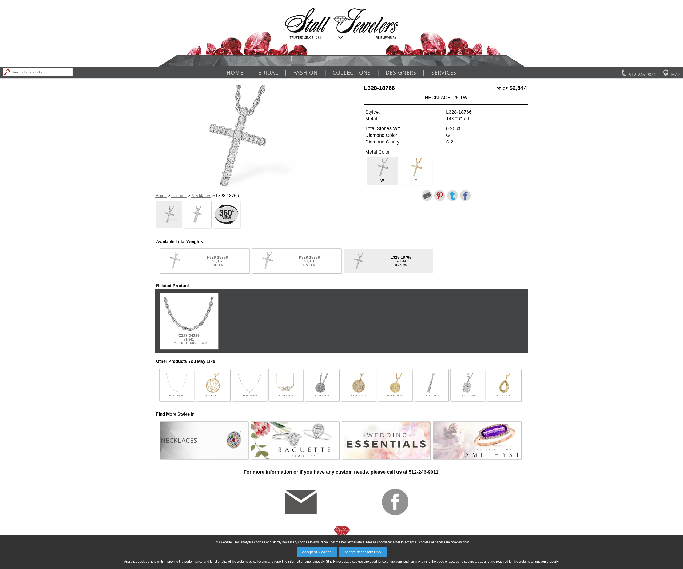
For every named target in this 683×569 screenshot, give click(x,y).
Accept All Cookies (316, 552)
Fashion (305, 72)
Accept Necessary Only (362, 552)
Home (235, 72)
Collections (352, 72)
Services (443, 72)
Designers (401, 72)
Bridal (268, 72)
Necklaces (201, 195)
